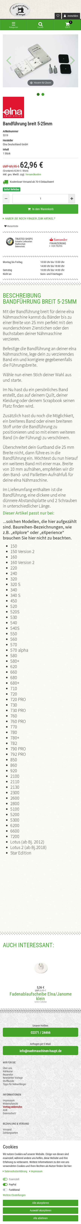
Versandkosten (33, 174)
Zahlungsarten (10, 1132)
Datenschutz (9, 1113)
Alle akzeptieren (40, 1202)
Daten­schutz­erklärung (16, 1171)
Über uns (7, 1068)
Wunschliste (12, 226)
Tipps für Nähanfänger (14, 1084)
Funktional (14, 1189)
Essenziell (14, 1179)
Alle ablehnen (40, 1218)
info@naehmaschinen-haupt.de (40, 1051)
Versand (7, 1129)
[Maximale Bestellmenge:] (72, 198)
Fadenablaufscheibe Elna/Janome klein (41, 996)
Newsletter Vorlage (13, 1077)
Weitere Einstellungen (14, 1195)
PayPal (12, 1184)
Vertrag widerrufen (12, 1106)
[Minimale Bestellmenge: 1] (6, 198)
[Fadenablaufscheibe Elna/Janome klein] (40, 967)
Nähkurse (8, 1071)
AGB (5, 1110)
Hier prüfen (56, 246)
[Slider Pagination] (38, 94)
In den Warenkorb (42, 209)
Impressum (9, 1100)
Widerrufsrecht (10, 1103)
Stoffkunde (8, 1080)
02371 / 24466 (40, 1032)
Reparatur (8, 1074)
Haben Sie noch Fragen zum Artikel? (29, 218)
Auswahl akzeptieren (40, 1210)
